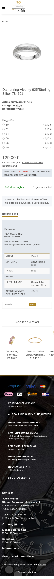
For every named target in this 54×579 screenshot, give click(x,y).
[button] (35, 7)
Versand (42, 564)
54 (29, 134)
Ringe (19, 105)
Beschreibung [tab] (10, 214)
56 (29, 138)
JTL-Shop (32, 572)
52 (29, 129)
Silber (32, 305)
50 (29, 124)
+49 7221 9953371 (16, 449)
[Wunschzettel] (45, 7)
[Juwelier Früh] (18, 7)
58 (29, 143)
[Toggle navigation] (3, 7)
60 (29, 147)
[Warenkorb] (49, 7)
